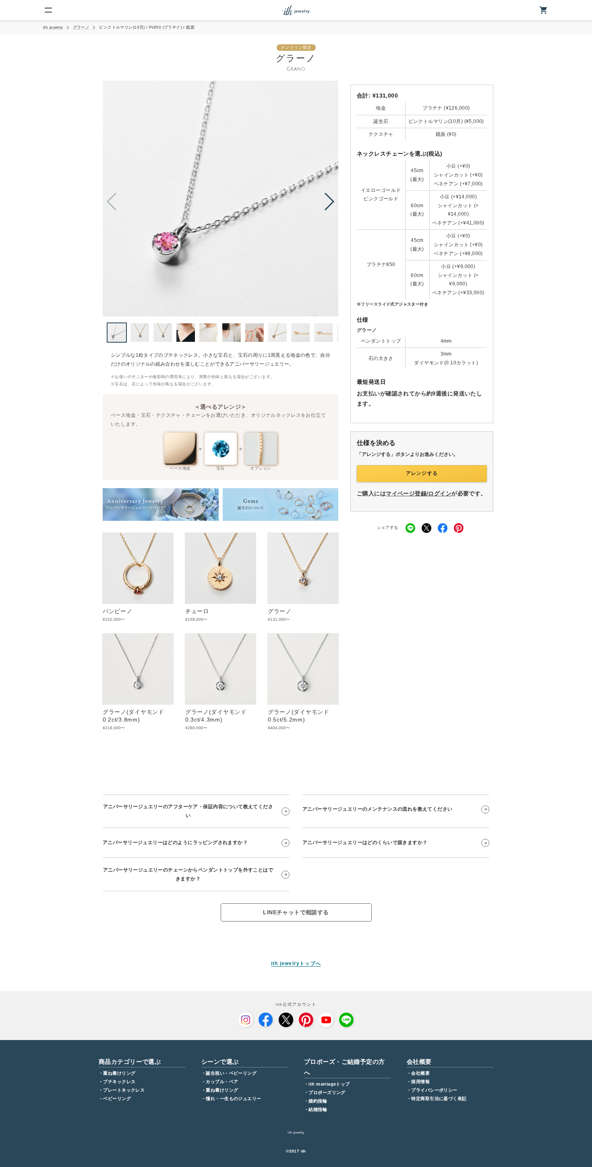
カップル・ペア (222, 1081)
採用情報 (420, 1081)
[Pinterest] (306, 1020)
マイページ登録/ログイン (418, 493)
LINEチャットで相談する (296, 912)
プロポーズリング (326, 1092)
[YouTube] (326, 1020)
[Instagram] (246, 1020)
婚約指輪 (317, 1100)
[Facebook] (266, 1020)
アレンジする (422, 473)
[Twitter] (286, 1020)
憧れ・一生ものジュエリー (233, 1098)
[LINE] (346, 1020)
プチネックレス (119, 1081)
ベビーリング (117, 1098)
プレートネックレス (124, 1090)
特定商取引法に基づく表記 (438, 1098)
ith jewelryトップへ (296, 963)
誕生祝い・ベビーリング (231, 1073)
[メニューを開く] (48, 10)
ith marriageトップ (329, 1084)
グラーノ (81, 27)
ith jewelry (53, 27)
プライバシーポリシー (434, 1090)
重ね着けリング (119, 1073)
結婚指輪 (317, 1109)
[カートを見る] (544, 10)
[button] (328, 201)
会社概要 (420, 1073)
